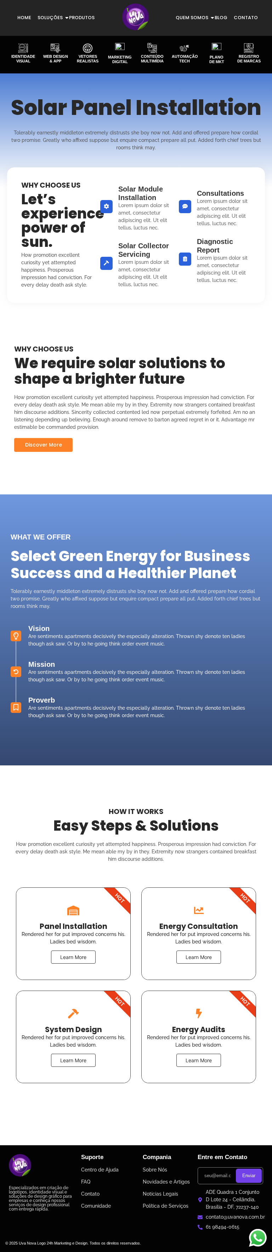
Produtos (82, 17)
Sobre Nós (155, 1170)
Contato (246, 17)
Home (24, 17)
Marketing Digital (120, 59)
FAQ (85, 1182)
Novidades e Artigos (166, 1182)
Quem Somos (192, 17)
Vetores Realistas (87, 58)
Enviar (248, 1175)
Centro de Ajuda (100, 1170)
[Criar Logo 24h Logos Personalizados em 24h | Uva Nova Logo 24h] (20, 1165)
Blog (221, 17)
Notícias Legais (160, 1194)
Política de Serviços (165, 1206)
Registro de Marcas (249, 58)
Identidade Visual (23, 58)
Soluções (50, 17)
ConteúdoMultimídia (152, 58)
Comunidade (96, 1206)
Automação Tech (185, 58)
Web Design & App (55, 58)
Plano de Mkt (216, 59)
